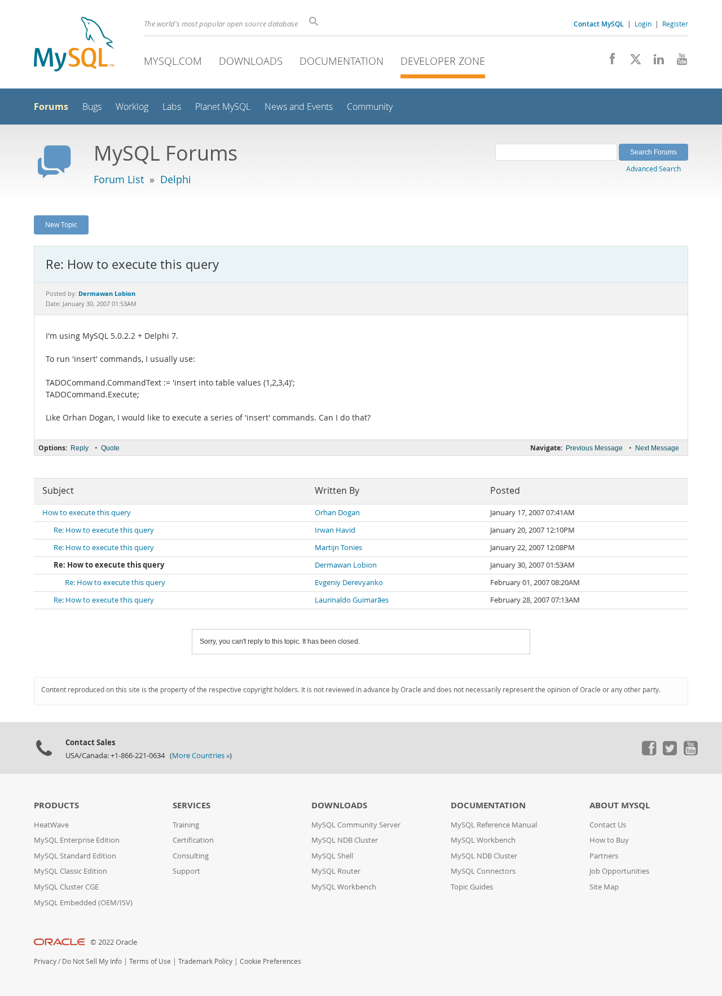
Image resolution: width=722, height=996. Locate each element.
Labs (171, 107)
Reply (80, 448)
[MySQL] (74, 45)
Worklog (132, 107)
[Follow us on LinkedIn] (654, 62)
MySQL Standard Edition (75, 856)
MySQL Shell (332, 856)
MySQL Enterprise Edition (77, 840)
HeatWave (51, 825)
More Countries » (201, 755)
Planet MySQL (222, 107)
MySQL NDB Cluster (344, 840)
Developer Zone (442, 61)
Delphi (175, 179)
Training (186, 825)
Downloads (251, 61)
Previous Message (594, 448)
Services (191, 805)
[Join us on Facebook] (608, 62)
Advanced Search (653, 168)
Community (370, 107)
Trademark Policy (205, 961)
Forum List (119, 179)
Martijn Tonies (338, 547)
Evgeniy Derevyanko (349, 582)
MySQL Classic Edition (70, 871)
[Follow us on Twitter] (670, 752)
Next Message (657, 448)
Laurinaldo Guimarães (352, 600)
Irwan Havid (335, 530)
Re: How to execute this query (104, 530)
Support (186, 871)
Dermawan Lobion (346, 565)
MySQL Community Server (355, 825)
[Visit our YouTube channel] (677, 62)
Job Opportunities (619, 871)
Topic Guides (472, 887)
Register (675, 23)
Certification (193, 840)
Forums (51, 106)
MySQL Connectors (483, 871)
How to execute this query (86, 512)
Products (56, 805)
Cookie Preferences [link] (270, 961)
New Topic (61, 224)
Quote (110, 448)
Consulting (191, 856)
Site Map (604, 887)
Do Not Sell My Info (92, 961)
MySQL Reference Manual (494, 825)
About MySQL (619, 805)
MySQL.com (173, 61)
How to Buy (609, 840)
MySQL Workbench (343, 887)
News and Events (299, 107)
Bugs (92, 107)
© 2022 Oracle (113, 942)
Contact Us (607, 825)
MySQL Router (335, 871)
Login (643, 23)
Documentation (342, 61)
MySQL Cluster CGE (66, 887)
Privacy (45, 961)
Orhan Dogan (337, 512)
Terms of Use (150, 961)
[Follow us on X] (631, 62)
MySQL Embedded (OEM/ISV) (83, 903)
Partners (603, 856)
